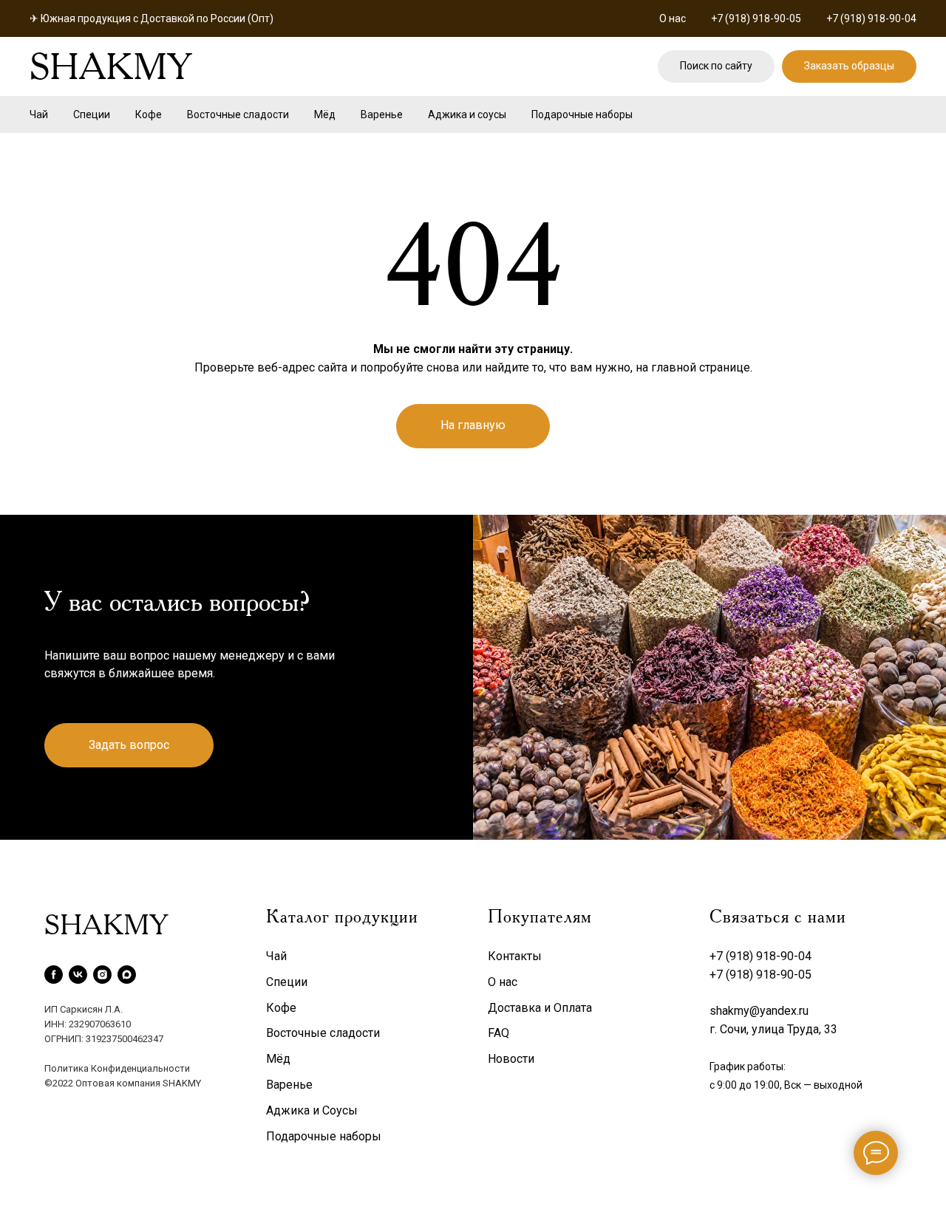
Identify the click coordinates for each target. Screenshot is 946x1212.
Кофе (148, 114)
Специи (91, 114)
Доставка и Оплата (540, 1008)
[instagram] (102, 974)
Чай (39, 114)
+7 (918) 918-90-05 (756, 18)
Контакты (515, 956)
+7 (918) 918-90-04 (871, 18)
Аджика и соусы (467, 114)
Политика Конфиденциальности (117, 1068)
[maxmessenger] (127, 974)
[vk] (78, 974)
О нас (672, 18)
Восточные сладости (238, 114)
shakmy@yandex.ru (759, 1011)
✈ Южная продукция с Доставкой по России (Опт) (151, 18)
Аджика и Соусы (312, 1110)
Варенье (382, 114)
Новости (511, 1059)
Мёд (325, 114)
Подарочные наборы (582, 114)
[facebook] (53, 974)
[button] (849, 66)
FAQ (498, 1033)
